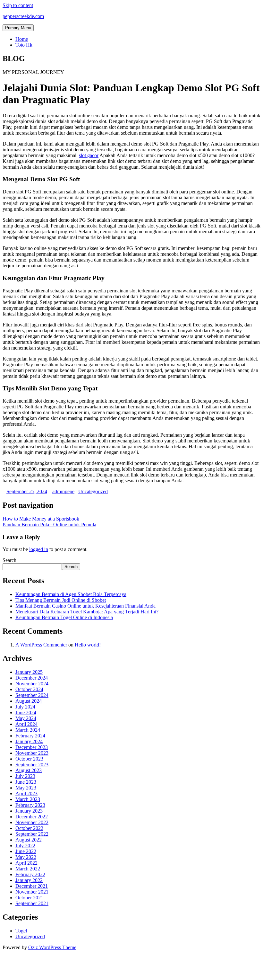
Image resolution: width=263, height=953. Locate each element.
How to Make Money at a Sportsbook (41, 518)
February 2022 (30, 874)
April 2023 (26, 793)
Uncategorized (93, 491)
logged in (38, 549)
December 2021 (31, 886)
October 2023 (29, 759)
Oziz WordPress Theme (52, 947)
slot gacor (88, 155)
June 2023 (25, 782)
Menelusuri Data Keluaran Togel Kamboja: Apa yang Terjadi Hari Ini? (86, 611)
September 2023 (31, 764)
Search (9, 560)
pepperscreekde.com (23, 16)
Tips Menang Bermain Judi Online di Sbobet (60, 600)
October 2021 (29, 897)
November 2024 (31, 683)
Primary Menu (18, 27)
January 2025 (29, 672)
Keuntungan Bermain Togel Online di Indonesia (64, 617)
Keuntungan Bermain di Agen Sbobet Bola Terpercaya (70, 594)
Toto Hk (23, 45)
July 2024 (25, 706)
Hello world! (88, 644)
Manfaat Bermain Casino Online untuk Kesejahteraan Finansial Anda (85, 606)
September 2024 (31, 695)
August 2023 (28, 770)
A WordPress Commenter (41, 644)
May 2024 (25, 718)
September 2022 (31, 834)
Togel (21, 930)
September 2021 (31, 903)
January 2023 (29, 811)
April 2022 (26, 863)
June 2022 (25, 851)
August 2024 (28, 701)
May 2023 (25, 787)
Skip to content (18, 5)
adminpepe (63, 491)
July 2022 (25, 845)
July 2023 (25, 776)
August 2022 (28, 839)
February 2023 (30, 805)
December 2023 (31, 747)
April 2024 (26, 724)
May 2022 (25, 857)
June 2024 (25, 712)
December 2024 (31, 678)
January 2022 (29, 880)
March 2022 (27, 868)
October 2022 (29, 828)
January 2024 (29, 741)
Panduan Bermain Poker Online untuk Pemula (49, 524)
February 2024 (30, 735)
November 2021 (31, 892)
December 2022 (31, 816)
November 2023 (31, 753)
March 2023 (27, 799)
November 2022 (31, 822)
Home (21, 39)
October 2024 (29, 689)
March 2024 (27, 730)
